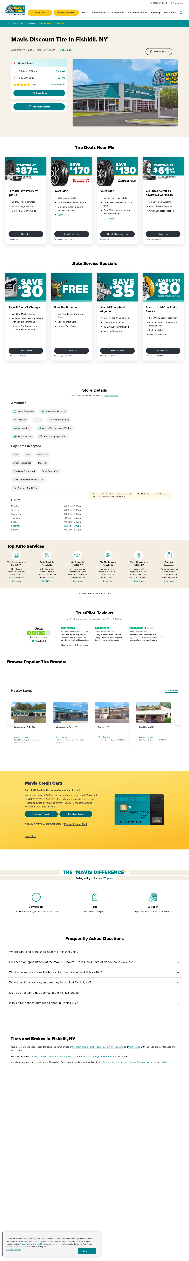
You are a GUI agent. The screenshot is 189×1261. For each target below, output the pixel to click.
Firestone (141, 1062)
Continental (121, 1062)
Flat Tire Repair (66, 1056)
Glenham (76, 1047)
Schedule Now (26, 350)
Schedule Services (66, 12)
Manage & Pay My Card (75, 824)
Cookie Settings (13, 1249)
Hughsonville (101, 1047)
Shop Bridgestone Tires (117, 234)
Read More (16, 581)
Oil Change (93, 1056)
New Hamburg (116, 1047)
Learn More (63, 214)
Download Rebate (76, 814)
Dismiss (86, 1251)
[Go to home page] (15, 10)
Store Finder (171, 690)
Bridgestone (109, 1062)
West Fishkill (134, 1047)
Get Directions (111, 395)
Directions (65, 50)
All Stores (19, 23)
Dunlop (132, 1062)
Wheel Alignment (49, 1056)
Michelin (166, 1062)
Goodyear (152, 1062)
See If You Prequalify (41, 814)
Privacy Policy (25, 1244)
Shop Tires (40, 12)
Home (9, 23)
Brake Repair (33, 1056)
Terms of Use (39, 1244)
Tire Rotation (81, 1056)
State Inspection (108, 1056)
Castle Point (88, 1047)
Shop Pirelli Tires (71, 234)
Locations (31, 23)
